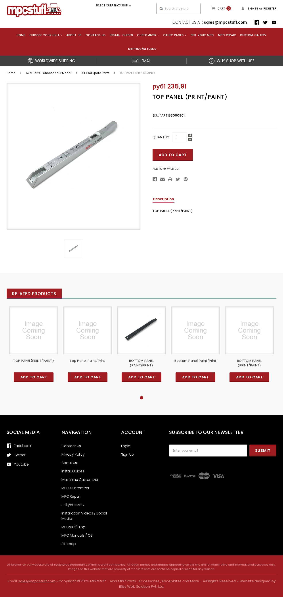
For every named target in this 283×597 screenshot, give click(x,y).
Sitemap (68, 543)
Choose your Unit (44, 35)
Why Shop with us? (235, 61)
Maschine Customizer (79, 479)
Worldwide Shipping (55, 61)
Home (21, 35)
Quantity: (161, 137)
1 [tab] (141, 397)
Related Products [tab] (34, 294)
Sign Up (127, 454)
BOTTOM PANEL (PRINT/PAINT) (249, 363)
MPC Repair (227, 35)
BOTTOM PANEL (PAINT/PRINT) (141, 363)
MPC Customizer (75, 488)
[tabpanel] (34, 350)
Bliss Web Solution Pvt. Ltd (141, 586)
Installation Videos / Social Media (84, 516)
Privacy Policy (73, 454)
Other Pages (173, 35)
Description (163, 199)
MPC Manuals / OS (77, 535)
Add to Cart (33, 334)
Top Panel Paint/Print (87, 360)
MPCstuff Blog (73, 527)
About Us (73, 35)
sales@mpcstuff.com (225, 22)
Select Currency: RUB (112, 5)
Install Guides (121, 35)
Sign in (253, 8)
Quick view (33, 326)
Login (125, 446)
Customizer (146, 35)
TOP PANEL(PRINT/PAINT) (33, 360)
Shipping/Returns (142, 49)
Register (270, 8)
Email (146, 61)
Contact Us (96, 35)
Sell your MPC (202, 35)
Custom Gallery (253, 35)
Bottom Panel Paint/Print (195, 360)
